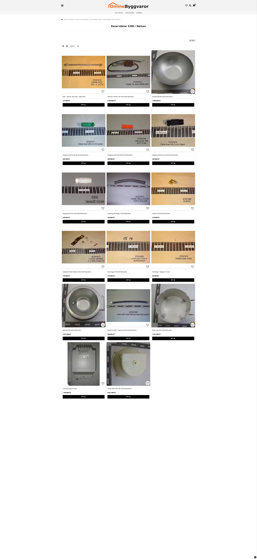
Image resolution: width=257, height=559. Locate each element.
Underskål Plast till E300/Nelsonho (119, 389)
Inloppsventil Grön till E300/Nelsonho (75, 155)
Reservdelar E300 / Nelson (111, 19)
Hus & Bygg (119, 13)
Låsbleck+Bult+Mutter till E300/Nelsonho (77, 272)
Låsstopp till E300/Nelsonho (117, 272)
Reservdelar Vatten (96, 19)
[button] (186, 5)
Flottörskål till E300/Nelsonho (162, 97)
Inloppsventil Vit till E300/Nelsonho (75, 213)
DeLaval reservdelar (81, 19)
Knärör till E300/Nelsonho (161, 213)
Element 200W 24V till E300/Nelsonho (120, 97)
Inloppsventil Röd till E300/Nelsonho (120, 155)
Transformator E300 (70, 389)
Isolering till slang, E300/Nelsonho (119, 213)
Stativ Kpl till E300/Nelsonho (162, 330)
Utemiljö (139, 13)
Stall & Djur (129, 13)
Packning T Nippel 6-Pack (161, 272)
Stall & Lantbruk (69, 19)
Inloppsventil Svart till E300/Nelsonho (165, 155)
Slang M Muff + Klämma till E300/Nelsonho (122, 330)
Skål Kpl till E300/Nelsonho (72, 330)
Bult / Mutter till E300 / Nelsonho (74, 97)
